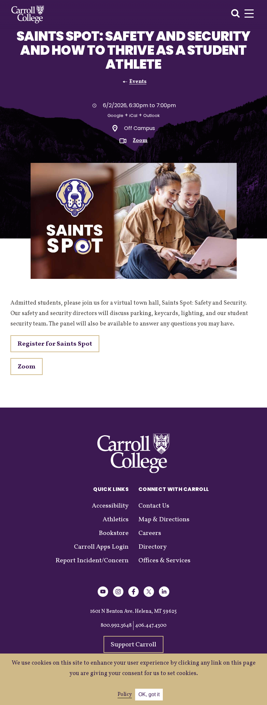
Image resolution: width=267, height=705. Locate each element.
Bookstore (114, 533)
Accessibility (110, 506)
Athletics (116, 519)
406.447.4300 (150, 625)
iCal (133, 115)
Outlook (151, 115)
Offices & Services (164, 560)
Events (138, 81)
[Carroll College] (27, 14)
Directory (152, 547)
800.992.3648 (116, 625)
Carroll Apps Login (101, 547)
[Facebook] (133, 596)
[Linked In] (164, 596)
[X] (149, 596)
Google (115, 115)
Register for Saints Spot (55, 344)
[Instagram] (118, 596)
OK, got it (149, 694)
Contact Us (153, 506)
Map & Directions (164, 519)
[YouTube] (103, 596)
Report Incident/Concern (92, 560)
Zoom (140, 140)
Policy (125, 694)
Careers (149, 533)
